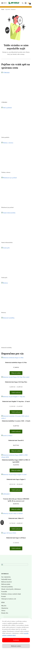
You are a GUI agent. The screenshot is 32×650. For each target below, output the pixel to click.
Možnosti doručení (6, 582)
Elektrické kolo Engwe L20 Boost (16, 538)
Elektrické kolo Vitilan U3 (16, 518)
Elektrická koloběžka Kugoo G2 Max (16, 362)
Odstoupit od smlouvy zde (8, 599)
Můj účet (3, 605)
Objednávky (4, 608)
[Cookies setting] (2, 522)
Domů (2, 9)
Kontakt (3, 596)
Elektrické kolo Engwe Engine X (16, 479)
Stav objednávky (6, 577)
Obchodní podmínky (7, 586)
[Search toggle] (23, 3)
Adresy (3, 610)
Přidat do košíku (16, 373)
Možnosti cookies (16, 646)
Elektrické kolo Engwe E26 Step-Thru (16, 382)
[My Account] (26, 3)
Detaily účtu (4, 613)
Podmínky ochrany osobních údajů (11, 594)
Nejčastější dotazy (6, 579)
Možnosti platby (5, 584)
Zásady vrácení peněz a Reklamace (11, 589)
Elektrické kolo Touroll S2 (16, 440)
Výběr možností (16, 392)
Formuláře (4, 591)
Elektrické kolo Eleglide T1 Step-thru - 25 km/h (16, 401)
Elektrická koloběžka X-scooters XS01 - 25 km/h (16, 421)
